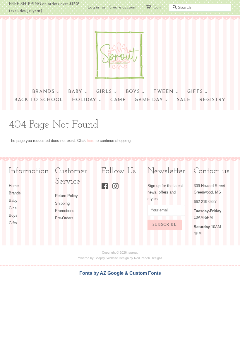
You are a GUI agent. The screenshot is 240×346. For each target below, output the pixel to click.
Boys (13, 215)
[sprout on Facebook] (104, 187)
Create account (123, 7)
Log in (93, 7)
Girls (13, 208)
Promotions (64, 210)
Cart (157, 7)
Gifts (13, 223)
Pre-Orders (64, 218)
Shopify (100, 258)
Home (14, 186)
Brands (15, 193)
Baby (13, 200)
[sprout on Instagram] (115, 187)
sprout (133, 252)
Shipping (62, 203)
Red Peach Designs (148, 258)
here (90, 140)
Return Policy (66, 196)
